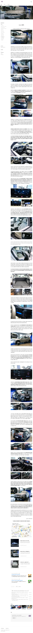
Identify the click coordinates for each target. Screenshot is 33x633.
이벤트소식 (2, 33)
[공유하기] (13, 586)
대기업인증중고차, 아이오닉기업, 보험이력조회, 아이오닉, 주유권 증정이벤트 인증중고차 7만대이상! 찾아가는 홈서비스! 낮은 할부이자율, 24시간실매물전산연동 (19, 576)
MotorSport (2, 31)
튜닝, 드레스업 (2, 32)
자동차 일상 (2, 34)
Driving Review (3, 27)
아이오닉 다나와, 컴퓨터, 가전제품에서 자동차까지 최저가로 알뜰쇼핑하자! (19, 582)
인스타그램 (1, 57)
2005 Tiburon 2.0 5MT (3, 26)
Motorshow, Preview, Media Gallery (19, 590)
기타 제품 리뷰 (2, 36)
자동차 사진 (2, 35)
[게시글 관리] (14, 586)
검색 (29, 1)
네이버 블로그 (2, 628)
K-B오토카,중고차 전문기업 (16, 574)
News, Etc (2, 30)
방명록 (8, 4)
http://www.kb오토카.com (15, 573)
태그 (4, 4)
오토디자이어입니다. (3, 47)
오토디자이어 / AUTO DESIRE (16, 615)
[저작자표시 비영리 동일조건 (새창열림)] (19, 586)
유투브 (3, 57)
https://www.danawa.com (15, 579)
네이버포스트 (7, 628)
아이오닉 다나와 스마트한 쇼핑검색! (17, 580)
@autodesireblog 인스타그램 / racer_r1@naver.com (19, 616)
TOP (31, 628)
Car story (2, 25)
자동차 (12, 590)
